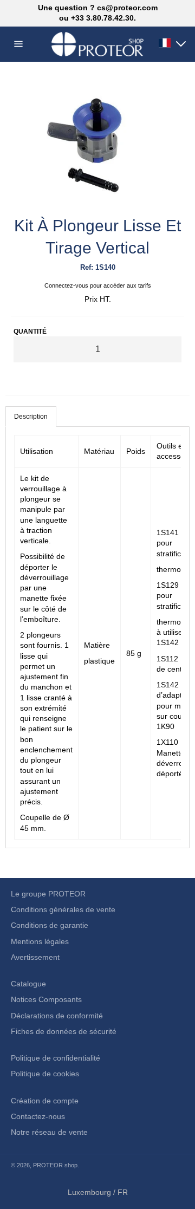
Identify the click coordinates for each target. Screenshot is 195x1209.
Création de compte (45, 1100)
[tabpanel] (97, 637)
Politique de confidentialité (55, 1058)
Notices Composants (46, 999)
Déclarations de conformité (57, 1015)
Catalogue (28, 983)
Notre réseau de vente (49, 1132)
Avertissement (35, 957)
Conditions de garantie (49, 925)
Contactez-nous (38, 1116)
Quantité (30, 331)
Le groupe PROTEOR (48, 893)
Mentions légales (40, 941)
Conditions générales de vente (63, 909)
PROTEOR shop (55, 1165)
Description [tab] (31, 416)
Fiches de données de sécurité (63, 1031)
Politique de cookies (45, 1073)
